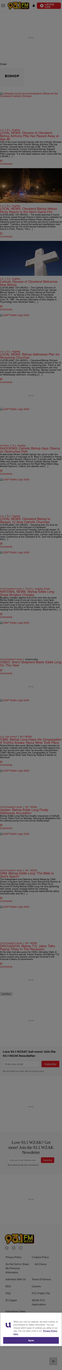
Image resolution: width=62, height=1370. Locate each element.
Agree (31, 1340)
